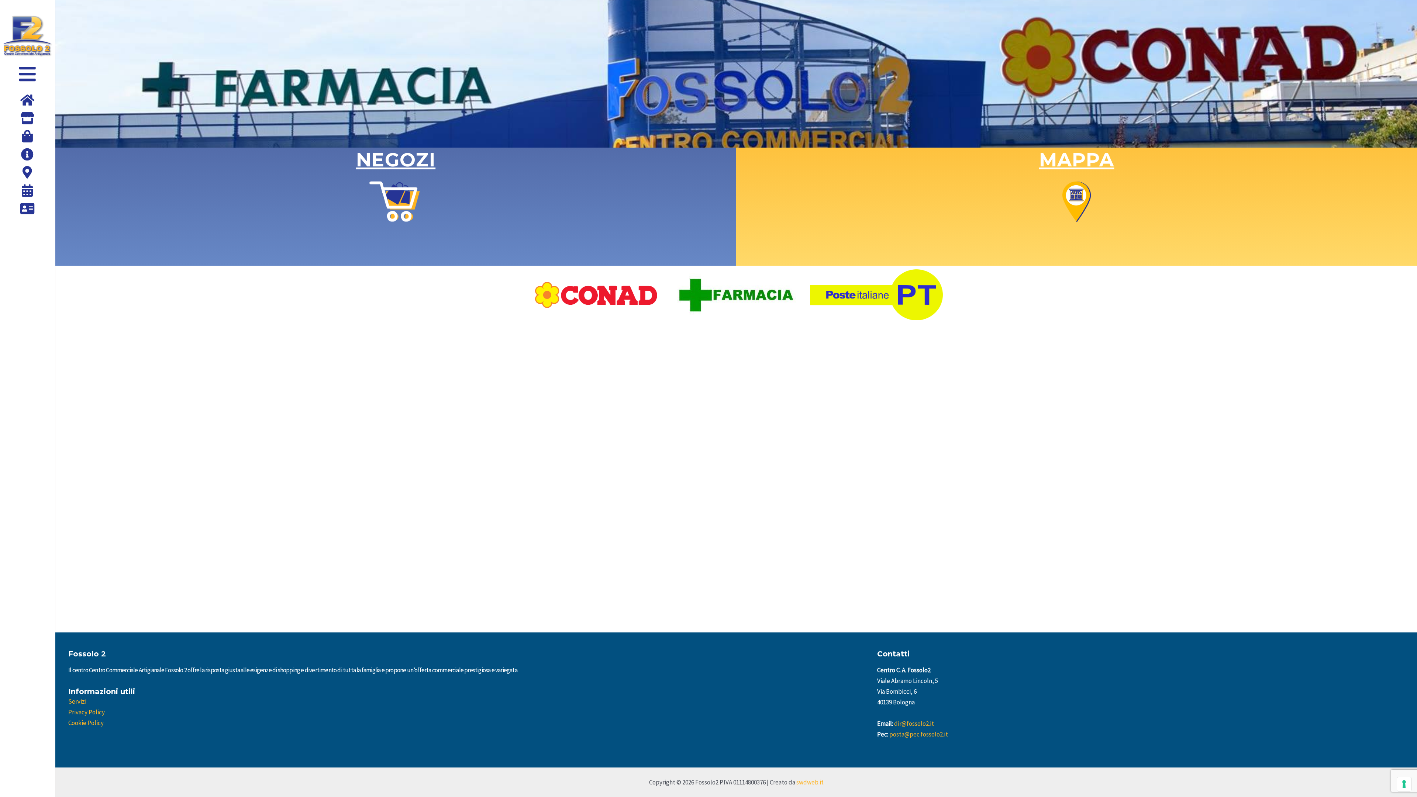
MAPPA (1076, 159)
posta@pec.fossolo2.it (918, 734)
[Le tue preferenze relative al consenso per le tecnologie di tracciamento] (1404, 784)
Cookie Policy (86, 723)
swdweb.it (810, 782)
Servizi (77, 701)
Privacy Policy (86, 712)
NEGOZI (395, 159)
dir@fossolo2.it (914, 724)
